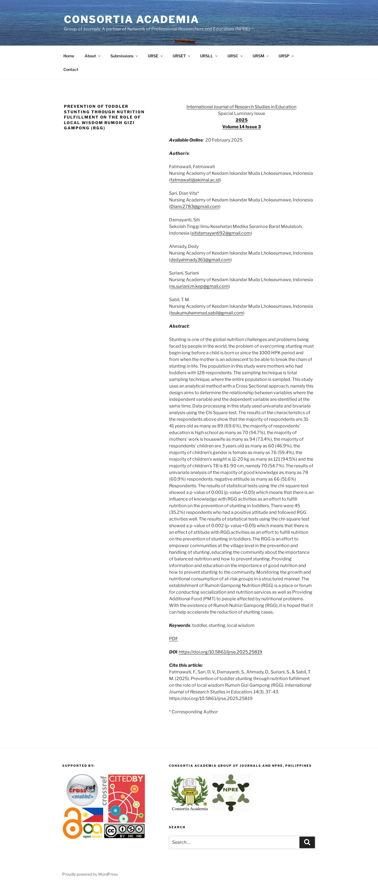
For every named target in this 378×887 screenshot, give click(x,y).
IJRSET (179, 55)
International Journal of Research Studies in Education (241, 106)
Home (68, 55)
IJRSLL (206, 55)
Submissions (121, 55)
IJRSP (284, 55)
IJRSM (258, 55)
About (90, 55)
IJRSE (153, 55)
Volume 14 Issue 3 (241, 126)
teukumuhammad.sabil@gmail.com (206, 313)
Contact (70, 69)
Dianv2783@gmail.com (194, 206)
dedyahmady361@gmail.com (200, 259)
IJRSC (232, 55)
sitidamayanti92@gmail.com (221, 233)
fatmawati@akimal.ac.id (195, 180)
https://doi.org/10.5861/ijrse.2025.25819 (220, 652)
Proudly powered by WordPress (90, 874)
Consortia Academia (131, 19)
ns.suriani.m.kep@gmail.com (199, 286)
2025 (241, 120)
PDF (173, 638)
